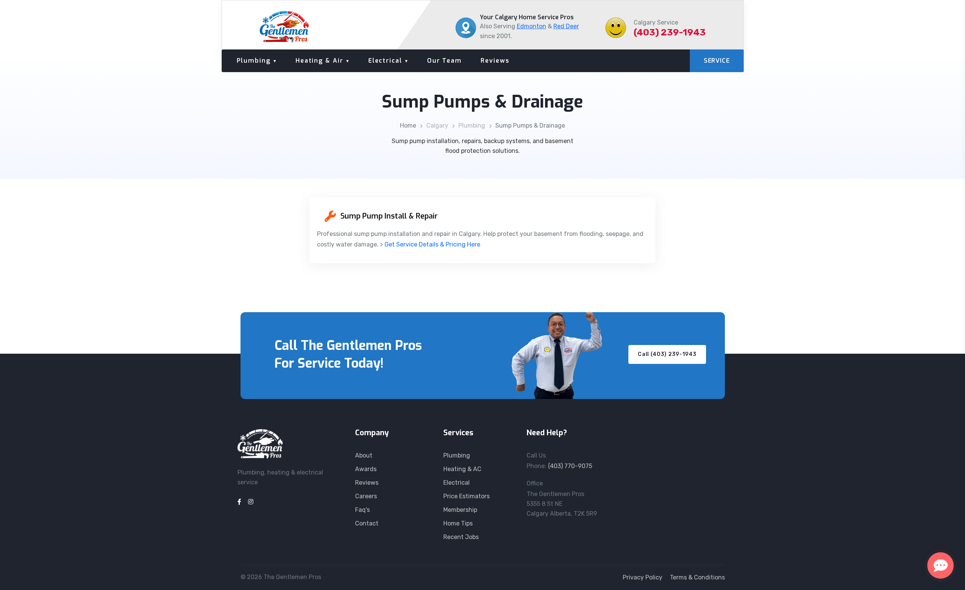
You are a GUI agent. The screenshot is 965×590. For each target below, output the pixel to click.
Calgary (437, 125)
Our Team (444, 61)
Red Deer (566, 26)
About (363, 455)
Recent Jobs (461, 537)
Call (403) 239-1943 (667, 354)
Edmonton (531, 26)
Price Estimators (466, 496)
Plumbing (254, 61)
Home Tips (458, 523)
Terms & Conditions (697, 577)
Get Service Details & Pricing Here (432, 244)
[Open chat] (940, 565)
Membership (460, 509)
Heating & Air (319, 61)
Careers (366, 496)
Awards (366, 469)
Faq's (362, 509)
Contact (366, 523)
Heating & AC (462, 469)
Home (408, 125)
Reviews (495, 61)
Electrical (385, 61)
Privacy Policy (642, 577)
